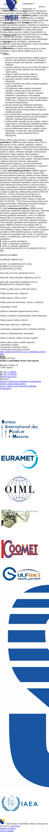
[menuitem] (25, 4)
